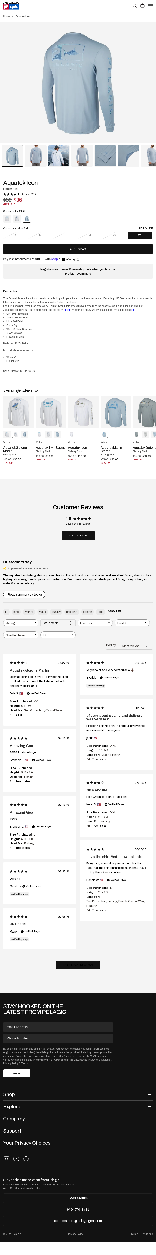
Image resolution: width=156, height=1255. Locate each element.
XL (90, 235)
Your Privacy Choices (26, 1143)
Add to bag (78, 249)
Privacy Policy (10, 1063)
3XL (140, 235)
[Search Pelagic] (135, 6)
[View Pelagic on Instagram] (6, 1159)
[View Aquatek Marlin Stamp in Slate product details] (116, 412)
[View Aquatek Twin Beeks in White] (7, 219)
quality (56, 612)
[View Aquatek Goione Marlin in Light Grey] (145, 434)
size (16, 612)
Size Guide (146, 228)
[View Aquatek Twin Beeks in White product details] (51, 412)
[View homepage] (11, 6)
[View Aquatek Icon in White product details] (83, 412)
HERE (67, 310)
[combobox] (20, 622)
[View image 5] (105, 155)
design (87, 612)
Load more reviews (78, 965)
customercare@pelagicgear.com (78, 1220)
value (42, 612)
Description (10, 291)
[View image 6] (128, 155)
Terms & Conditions (142, 1234)
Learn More (84, 273)
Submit (17, 1073)
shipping (71, 612)
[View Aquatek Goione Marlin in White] (17, 219)
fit (6, 612)
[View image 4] (82, 155)
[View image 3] (58, 155)
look (100, 612)
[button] (142, 5)
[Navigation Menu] (150, 5)
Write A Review (78, 535)
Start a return (78, 1198)
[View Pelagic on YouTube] (16, 1159)
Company (14, 1118)
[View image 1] (12, 155)
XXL (115, 235)
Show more (115, 611)
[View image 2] (35, 155)
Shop (9, 1094)
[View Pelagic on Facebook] (26, 1159)
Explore (11, 1106)
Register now (49, 269)
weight (29, 612)
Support (12, 1131)
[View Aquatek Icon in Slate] (24, 434)
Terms (24, 1063)
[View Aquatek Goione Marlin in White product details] (18, 412)
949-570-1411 (78, 1209)
